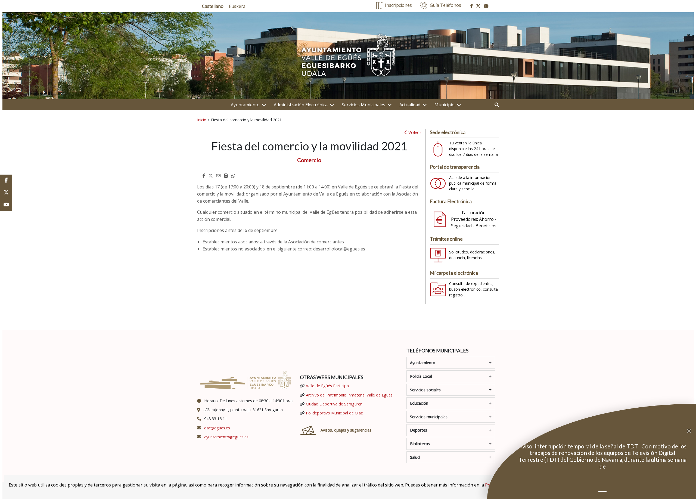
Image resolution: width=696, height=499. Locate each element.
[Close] (691, 431)
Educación (419, 403)
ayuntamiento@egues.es (226, 436)
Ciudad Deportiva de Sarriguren (334, 404)
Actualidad (409, 105)
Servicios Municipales (363, 105)
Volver (414, 132)
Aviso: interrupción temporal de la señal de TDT (579, 446)
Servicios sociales (425, 389)
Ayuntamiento (245, 105)
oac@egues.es (217, 427)
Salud (415, 457)
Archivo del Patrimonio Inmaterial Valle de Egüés (349, 395)
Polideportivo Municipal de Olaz (334, 413)
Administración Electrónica (301, 105)
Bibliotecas (420, 443)
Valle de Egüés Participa (327, 385)
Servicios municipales (429, 416)
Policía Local (421, 376)
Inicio (201, 119)
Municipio (444, 105)
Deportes (418, 430)
